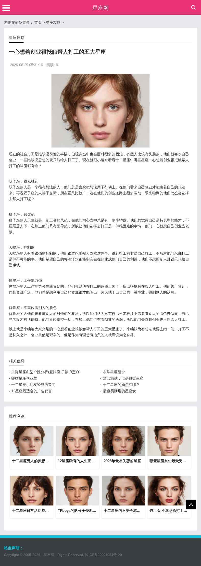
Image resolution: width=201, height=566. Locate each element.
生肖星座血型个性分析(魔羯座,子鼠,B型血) (46, 372)
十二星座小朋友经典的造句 (33, 384)
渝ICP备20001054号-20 (103, 555)
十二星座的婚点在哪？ (121, 384)
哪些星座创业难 (24, 378)
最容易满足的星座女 (119, 391)
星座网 (100, 8)
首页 (38, 22)
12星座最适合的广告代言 (31, 391)
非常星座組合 (114, 372)
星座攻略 (53, 22)
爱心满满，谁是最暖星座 (123, 378)
